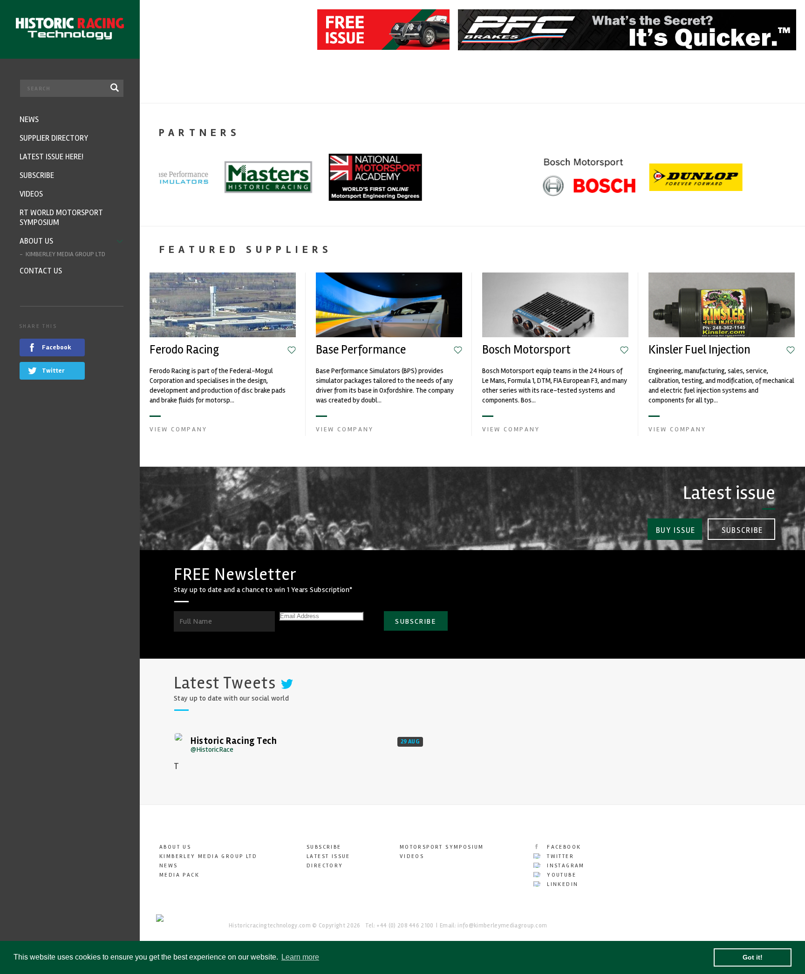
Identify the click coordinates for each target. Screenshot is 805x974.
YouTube (560, 875)
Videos (412, 856)
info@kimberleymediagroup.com (502, 925)
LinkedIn (562, 884)
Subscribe (742, 530)
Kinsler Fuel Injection (699, 349)
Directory (325, 865)
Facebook (563, 847)
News (168, 865)
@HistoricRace (212, 749)
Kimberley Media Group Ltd (208, 856)
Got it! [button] (753, 957)
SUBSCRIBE (415, 621)
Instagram (565, 865)
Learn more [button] (300, 957)
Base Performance (361, 349)
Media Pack (179, 875)
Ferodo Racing (184, 349)
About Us (175, 847)
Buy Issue (676, 530)
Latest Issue (328, 856)
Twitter (559, 856)
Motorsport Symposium (442, 847)
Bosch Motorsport (526, 349)
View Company (178, 429)
